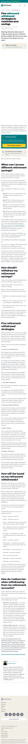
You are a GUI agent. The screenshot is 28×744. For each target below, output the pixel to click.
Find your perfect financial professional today (13, 654)
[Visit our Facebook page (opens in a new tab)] (18, 714)
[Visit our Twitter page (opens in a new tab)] (14, 714)
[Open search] (20, 5)
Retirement (8, 10)
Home (2, 10)
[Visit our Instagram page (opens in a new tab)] (6, 714)
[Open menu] (24, 5)
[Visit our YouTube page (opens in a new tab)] (10, 714)
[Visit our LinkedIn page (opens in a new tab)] (21, 714)
